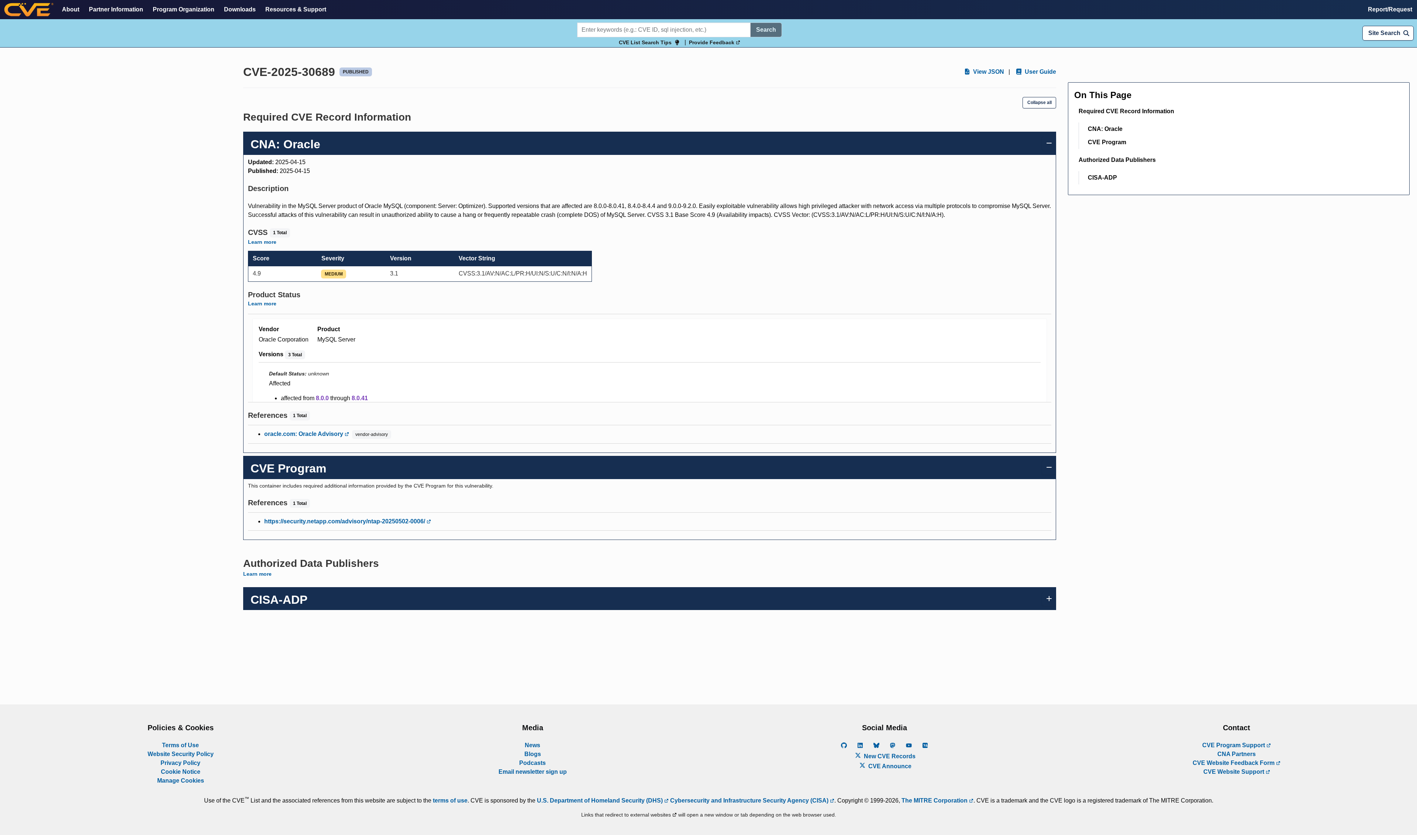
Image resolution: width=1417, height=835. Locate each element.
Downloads (240, 9)
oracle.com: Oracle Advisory (304, 434)
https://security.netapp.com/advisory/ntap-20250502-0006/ (345, 521)
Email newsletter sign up (533, 772)
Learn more (262, 242)
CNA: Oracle (1105, 129)
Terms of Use (180, 745)
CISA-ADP (1102, 177)
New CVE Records (889, 756)
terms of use (450, 800)
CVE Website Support (1234, 772)
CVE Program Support (1234, 745)
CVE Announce (889, 766)
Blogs (532, 754)
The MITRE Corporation (935, 800)
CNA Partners (1236, 754)
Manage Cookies (180, 780)
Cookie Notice (180, 772)
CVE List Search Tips (645, 42)
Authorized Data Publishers (1117, 160)
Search (766, 30)
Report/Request (1390, 9)
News (532, 745)
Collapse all (1039, 102)
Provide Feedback (712, 42)
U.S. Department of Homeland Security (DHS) (600, 800)
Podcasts (532, 763)
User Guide (1039, 72)
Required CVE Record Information (1126, 111)
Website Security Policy (181, 754)
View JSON (988, 72)
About (70, 9)
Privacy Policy (180, 763)
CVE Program (1107, 142)
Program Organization (183, 9)
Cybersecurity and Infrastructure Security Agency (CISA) (749, 800)
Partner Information (116, 9)
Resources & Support (295, 9)
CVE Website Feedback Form (1234, 763)
